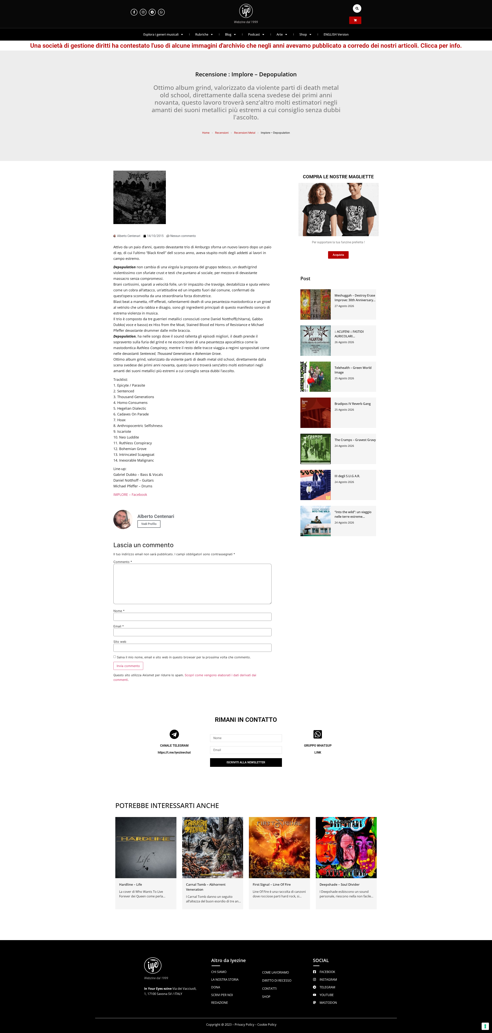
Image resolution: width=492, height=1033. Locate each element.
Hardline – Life (130, 884)
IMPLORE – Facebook (130, 494)
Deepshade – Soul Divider (340, 884)
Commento (122, 561)
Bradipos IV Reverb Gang (353, 404)
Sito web (119, 641)
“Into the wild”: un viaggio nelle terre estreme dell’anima (353, 516)
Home (205, 132)
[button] (357, 8)
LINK (317, 752)
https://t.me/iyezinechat (174, 752)
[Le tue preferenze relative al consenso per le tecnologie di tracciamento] (485, 1026)
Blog (228, 34)
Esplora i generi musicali (161, 34)
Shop (303, 34)
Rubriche (201, 34)
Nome (119, 610)
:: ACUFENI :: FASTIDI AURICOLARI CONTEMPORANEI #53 (351, 336)
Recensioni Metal (244, 132)
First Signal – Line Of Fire (272, 884)
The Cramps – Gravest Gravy (355, 440)
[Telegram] (152, 12)
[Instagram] (143, 12)
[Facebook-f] (134, 12)
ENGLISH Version (336, 34)
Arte (280, 34)
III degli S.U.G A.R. (347, 476)
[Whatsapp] (161, 12)
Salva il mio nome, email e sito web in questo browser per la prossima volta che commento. (184, 657)
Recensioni (222, 132)
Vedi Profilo (149, 524)
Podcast (254, 34)
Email (118, 626)
